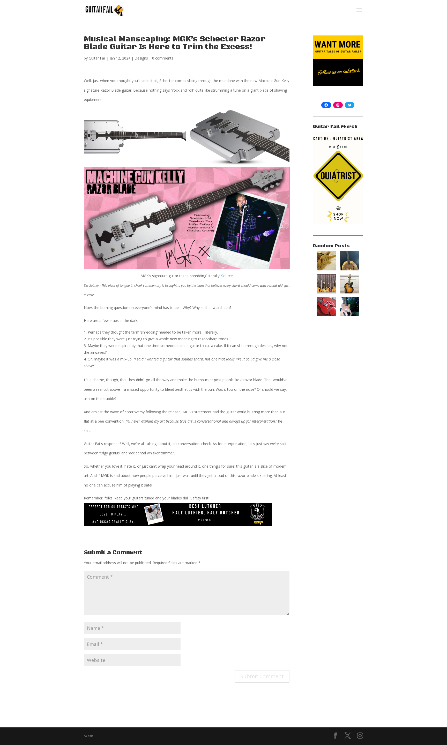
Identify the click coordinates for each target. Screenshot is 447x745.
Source (227, 275)
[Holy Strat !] (326, 269)
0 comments (162, 58)
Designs (141, 58)
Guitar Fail (97, 58)
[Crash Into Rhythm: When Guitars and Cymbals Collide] (349, 269)
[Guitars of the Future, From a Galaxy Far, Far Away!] (326, 292)
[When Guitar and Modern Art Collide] (349, 292)
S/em (88, 735)
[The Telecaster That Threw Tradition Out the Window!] (349, 314)
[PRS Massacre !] (326, 314)
